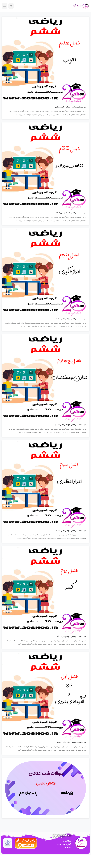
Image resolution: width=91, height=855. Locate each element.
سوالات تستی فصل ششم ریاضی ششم (70, 213)
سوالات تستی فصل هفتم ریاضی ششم (70, 107)
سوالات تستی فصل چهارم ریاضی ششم (70, 425)
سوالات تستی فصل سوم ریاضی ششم (71, 530)
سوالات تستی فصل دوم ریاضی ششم (71, 636)
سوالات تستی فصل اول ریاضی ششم (71, 742)
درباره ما (67, 847)
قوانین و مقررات (64, 844)
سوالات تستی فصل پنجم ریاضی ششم (71, 319)
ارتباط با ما (66, 841)
